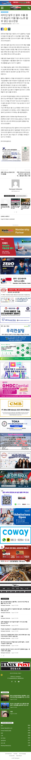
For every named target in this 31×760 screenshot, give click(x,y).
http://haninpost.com (15, 191)
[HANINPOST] (15, 498)
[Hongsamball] (15, 266)
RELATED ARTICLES (9, 196)
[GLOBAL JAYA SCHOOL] (15, 479)
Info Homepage (22, 753)
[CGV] (15, 588)
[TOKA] (15, 424)
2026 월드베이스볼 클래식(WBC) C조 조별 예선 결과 (15, 207)
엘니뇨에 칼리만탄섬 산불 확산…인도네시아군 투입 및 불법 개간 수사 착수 (20, 696)
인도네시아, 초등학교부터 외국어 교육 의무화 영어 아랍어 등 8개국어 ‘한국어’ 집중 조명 (15, 635)
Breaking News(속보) (6, 745)
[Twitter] (15, 681)
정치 (2, 725)
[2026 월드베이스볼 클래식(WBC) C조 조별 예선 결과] (15, 201)
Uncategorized (4, 12)
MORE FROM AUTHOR (21, 196)
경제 (2, 733)
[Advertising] (15, 154)
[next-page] (16, 212)
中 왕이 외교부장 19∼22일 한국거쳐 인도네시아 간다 (14, 629)
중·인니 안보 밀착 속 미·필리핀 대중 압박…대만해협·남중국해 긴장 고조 (19, 704)
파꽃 (2, 616)
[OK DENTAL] (15, 314)
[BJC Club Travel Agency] (15, 441)
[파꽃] (5, 714)
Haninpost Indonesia (6, 23)
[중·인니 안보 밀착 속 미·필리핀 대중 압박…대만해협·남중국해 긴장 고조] (5, 706)
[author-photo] (15, 183)
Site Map (15, 753)
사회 (2, 735)
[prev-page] (14, 212)
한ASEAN (3, 740)
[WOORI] (15, 333)
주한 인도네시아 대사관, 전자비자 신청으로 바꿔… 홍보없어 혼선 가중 (23, 173)
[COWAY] (15, 535)
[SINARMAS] (15, 460)
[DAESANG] (15, 553)
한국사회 (3, 743)
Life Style (3, 738)
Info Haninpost (8, 753)
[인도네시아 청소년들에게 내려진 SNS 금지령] (5, 201)
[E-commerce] (15, 370)
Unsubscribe (11, 755)
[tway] (15, 3)
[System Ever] (15, 351)
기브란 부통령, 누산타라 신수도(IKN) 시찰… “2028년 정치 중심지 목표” (25, 208)
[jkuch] (15, 572)
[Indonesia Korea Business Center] (15, 281)
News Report (19, 755)
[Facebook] (12, 681)
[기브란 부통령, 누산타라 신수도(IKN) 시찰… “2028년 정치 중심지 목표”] (25, 201)
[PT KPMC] (15, 295)
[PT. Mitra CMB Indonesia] (15, 408)
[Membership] (15, 231)
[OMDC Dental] (15, 388)
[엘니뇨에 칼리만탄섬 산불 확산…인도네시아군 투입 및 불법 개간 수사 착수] (5, 698)
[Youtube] (18, 681)
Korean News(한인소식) (6, 728)
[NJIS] (15, 516)
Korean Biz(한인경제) (6, 730)
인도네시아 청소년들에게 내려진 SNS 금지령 (5, 207)
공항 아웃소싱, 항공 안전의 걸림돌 (8, 173)
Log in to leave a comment (7, 219)
